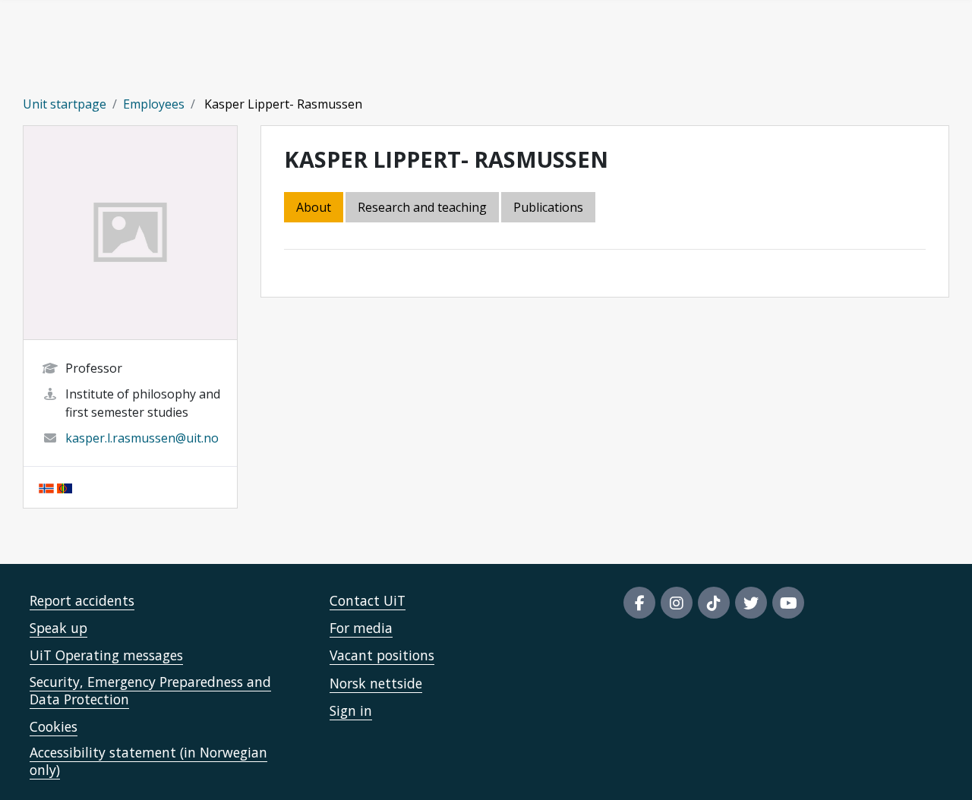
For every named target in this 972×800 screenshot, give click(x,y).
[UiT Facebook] (639, 603)
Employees (154, 104)
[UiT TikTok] (714, 603)
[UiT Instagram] (677, 603)
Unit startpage (64, 104)
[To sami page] (64, 487)
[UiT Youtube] (788, 603)
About (313, 207)
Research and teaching (422, 207)
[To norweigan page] (46, 487)
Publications (548, 207)
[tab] (549, 208)
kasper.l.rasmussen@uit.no (142, 438)
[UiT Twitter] (751, 603)
